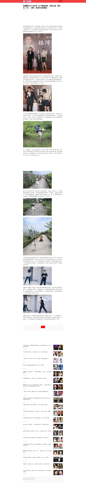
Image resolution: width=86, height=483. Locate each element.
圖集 (59, 1)
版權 (32, 479)
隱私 (31, 479)
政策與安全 (27, 479)
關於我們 (24, 479)
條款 (29, 479)
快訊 (61, 1)
